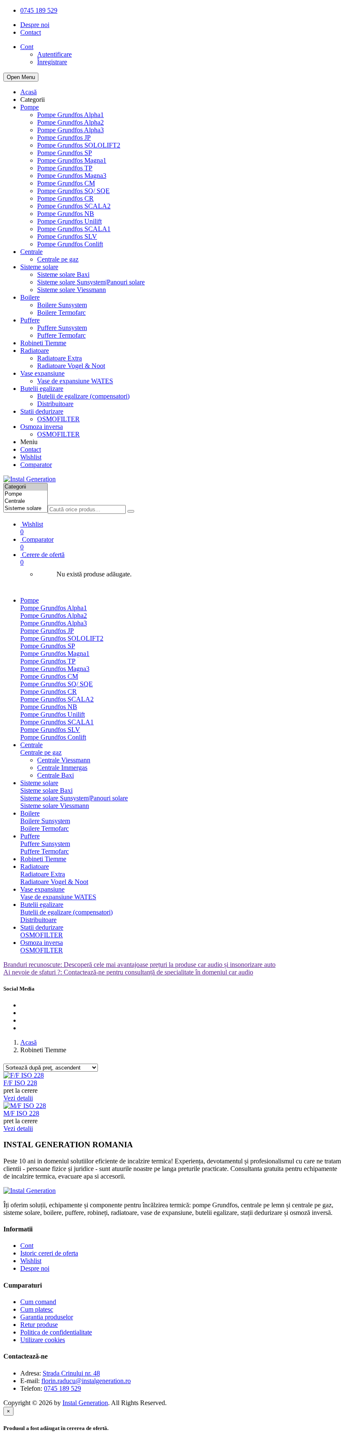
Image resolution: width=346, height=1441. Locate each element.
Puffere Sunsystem (62, 327)
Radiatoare (34, 350)
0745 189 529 (38, 10)
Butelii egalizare (41, 388)
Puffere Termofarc (61, 335)
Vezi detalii (18, 1098)
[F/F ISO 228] (23, 1075)
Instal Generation (85, 1402)
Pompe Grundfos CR (65, 198)
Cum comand (38, 1301)
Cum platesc (36, 1309)
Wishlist (30, 457)
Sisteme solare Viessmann (71, 289)
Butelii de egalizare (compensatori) (83, 396)
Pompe (29, 107)
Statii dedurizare (41, 411)
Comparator (36, 464)
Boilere (30, 297)
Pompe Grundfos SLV (67, 236)
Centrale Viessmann (63, 760)
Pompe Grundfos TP (64, 168)
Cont (26, 1245)
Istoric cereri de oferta (49, 1253)
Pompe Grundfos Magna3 (71, 175)
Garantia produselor (46, 1317)
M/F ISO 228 (21, 1113)
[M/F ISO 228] (24, 1105)
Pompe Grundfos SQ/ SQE (73, 190)
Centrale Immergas (62, 767)
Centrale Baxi (55, 775)
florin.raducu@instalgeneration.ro (86, 1380)
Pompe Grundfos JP (64, 137)
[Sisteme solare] (25, 508)
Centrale (31, 251)
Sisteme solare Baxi (63, 274)
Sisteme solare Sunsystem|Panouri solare (91, 282)
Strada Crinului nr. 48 (71, 1373)
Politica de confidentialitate (56, 1332)
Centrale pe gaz (57, 259)
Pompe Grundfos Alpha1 (70, 114)
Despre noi (34, 24)
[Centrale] (25, 501)
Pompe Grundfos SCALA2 (74, 206)
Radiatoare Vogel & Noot (71, 365)
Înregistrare (52, 62)
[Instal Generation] (29, 479)
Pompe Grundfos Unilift (69, 221)
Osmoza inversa (41, 426)
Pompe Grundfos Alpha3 (70, 130)
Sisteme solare (39, 266)
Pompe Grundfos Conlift (70, 244)
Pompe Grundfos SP (64, 152)
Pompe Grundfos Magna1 (71, 160)
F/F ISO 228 (20, 1082)
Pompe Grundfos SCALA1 (74, 228)
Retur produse (39, 1324)
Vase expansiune (42, 373)
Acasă (28, 92)
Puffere (30, 320)
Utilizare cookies (42, 1339)
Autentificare (54, 54)
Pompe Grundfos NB (65, 213)
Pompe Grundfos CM (66, 183)
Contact (30, 32)
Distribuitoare (55, 403)
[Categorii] (25, 487)
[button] (181, 558)
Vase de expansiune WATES (75, 381)
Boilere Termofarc (61, 312)
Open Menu (21, 77)
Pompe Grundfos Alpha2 (70, 122)
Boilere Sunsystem (62, 304)
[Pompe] (25, 494)
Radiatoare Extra (59, 358)
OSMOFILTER (58, 419)
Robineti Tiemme (43, 343)
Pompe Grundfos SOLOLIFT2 (78, 145)
